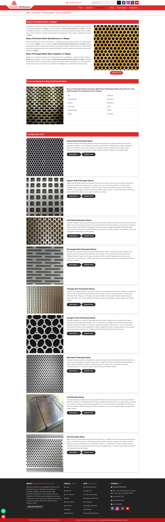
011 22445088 (117, 504)
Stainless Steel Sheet (91, 498)
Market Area (69, 513)
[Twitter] (132, 2)
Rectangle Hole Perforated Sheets (81, 249)
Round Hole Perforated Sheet (79, 141)
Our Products (100, 8)
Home (81, 8)
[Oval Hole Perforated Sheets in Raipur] (44, 231)
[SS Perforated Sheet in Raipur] (44, 453)
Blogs (112, 8)
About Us (89, 8)
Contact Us (133, 8)
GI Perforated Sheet (75, 397)
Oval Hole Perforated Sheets (79, 220)
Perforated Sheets (48, 12)
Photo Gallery (121, 8)
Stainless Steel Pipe (91, 505)
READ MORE (73, 154)
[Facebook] (123, 2)
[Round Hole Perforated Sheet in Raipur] (44, 157)
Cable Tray (88, 491)
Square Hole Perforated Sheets (80, 181)
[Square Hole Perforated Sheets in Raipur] (44, 197)
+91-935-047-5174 (74, 3)
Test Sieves (88, 502)
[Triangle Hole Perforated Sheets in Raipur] (44, 299)
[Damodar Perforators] (20, 5)
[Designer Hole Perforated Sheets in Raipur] (44, 334)
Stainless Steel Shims (91, 513)
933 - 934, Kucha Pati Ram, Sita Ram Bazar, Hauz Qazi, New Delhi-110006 (123, 492)
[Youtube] (137, 2)
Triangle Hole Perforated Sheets (81, 289)
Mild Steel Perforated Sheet (79, 358)
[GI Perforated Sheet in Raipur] (44, 413)
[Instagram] (128, 2)
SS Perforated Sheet (76, 437)
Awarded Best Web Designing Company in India (112, 520)
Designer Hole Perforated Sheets (81, 318)
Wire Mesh (88, 509)
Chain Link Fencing (91, 494)
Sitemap (68, 509)
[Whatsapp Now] (3, 511)
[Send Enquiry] (3, 516)
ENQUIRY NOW (116, 72)
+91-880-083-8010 (118, 500)
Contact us (68, 505)
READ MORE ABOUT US (35, 506)
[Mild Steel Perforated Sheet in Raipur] (44, 374)
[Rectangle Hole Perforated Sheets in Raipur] (44, 265)
